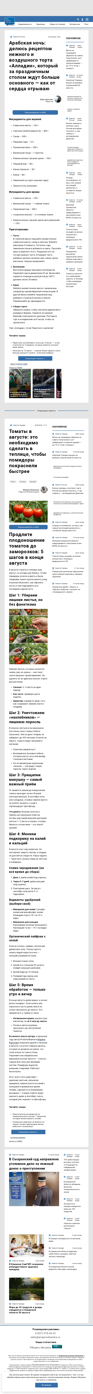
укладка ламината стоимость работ (75, 149)
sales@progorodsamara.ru (45, 1337)
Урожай (33, 482)
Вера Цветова (46, 99)
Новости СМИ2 (15, 368)
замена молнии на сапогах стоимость (74, 97)
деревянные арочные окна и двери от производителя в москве (75, 162)
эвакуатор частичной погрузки (64, 466)
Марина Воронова (31, 490)
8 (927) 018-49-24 (45, 1333)
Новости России (19, 37)
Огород (23, 482)
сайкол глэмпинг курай (18, 364)
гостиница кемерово (17, 1137)
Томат (13, 482)
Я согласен (46, 1385)
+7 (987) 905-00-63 (21, 1368)
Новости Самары (72, 46)
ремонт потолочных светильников (67, 502)
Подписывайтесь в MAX (35, 112)
